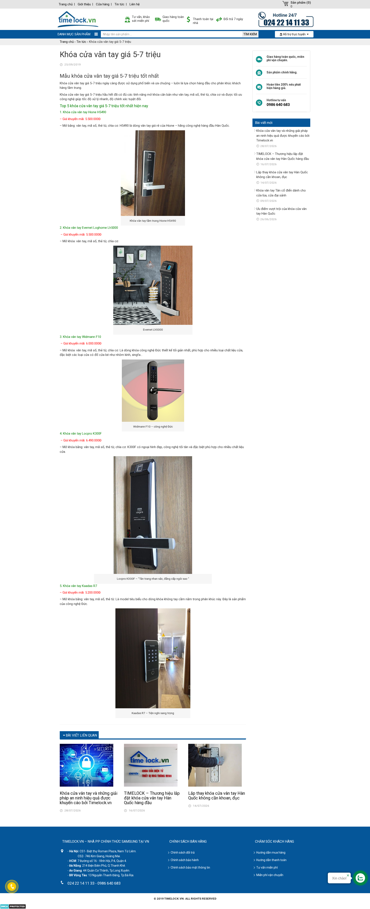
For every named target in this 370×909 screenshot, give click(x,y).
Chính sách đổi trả (183, 852)
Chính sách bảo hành (185, 860)
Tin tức (119, 4)
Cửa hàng (102, 4)
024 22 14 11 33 (80, 883)
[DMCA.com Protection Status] (13, 906)
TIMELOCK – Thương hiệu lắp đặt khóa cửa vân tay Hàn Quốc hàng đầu (152, 798)
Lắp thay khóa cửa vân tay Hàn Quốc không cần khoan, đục (216, 796)
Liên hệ (135, 4)
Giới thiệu (84, 4)
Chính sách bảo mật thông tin (190, 867)
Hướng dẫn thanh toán (271, 860)
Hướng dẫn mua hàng (270, 852)
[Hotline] (285, 19)
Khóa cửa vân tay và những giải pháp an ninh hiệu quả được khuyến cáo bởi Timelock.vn (88, 798)
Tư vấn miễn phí (267, 867)
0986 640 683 (278, 104)
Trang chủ (66, 4)
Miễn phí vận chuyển (269, 875)
